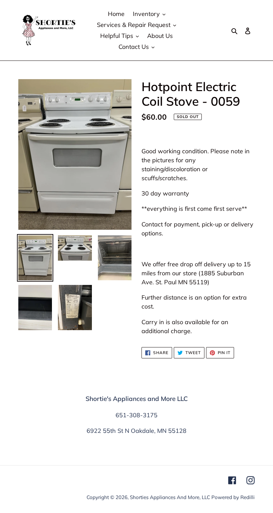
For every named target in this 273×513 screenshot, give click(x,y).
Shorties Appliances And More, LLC (170, 497)
